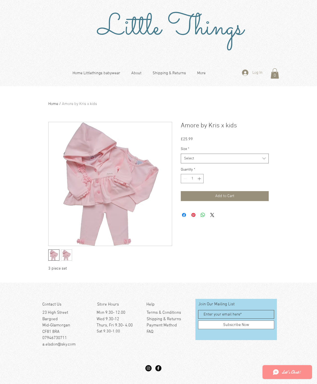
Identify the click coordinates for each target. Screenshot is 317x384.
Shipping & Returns (164, 319)
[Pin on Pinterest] (193, 215)
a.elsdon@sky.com (59, 344)
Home (53, 104)
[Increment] (200, 178)
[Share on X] (212, 215)
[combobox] (225, 158)
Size (185, 149)
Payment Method (162, 325)
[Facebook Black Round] (158, 368)
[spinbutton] (192, 178)
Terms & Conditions (164, 312)
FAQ (150, 331)
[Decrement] (185, 178)
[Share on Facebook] (184, 215)
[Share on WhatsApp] (203, 215)
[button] (274, 73)
